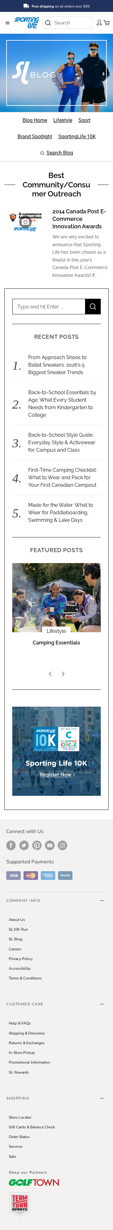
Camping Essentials (56, 643)
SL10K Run (18, 929)
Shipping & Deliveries (27, 1033)
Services (16, 1146)
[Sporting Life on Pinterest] (37, 845)
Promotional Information (29, 1062)
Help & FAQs (20, 1023)
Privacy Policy (21, 958)
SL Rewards (19, 1072)
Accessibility (19, 968)
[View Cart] (104, 22)
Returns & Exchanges (27, 1042)
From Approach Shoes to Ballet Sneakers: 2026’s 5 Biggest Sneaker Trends (57, 364)
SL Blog (15, 939)
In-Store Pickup (22, 1052)
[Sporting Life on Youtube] (50, 845)
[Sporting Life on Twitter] (24, 845)
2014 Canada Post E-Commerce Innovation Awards (79, 218)
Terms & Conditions (25, 978)
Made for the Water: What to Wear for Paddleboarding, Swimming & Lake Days (60, 512)
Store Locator (20, 1117)
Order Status (19, 1136)
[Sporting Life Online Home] (26, 22)
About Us (17, 919)
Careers (15, 949)
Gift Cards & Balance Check (32, 1127)
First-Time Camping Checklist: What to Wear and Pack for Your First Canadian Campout (62, 477)
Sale (12, 1156)
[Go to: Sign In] (97, 22)
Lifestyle (56, 631)
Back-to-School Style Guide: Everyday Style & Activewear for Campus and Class (61, 442)
